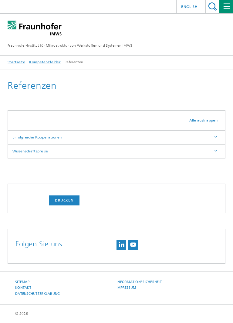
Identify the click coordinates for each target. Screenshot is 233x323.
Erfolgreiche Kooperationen (37, 137)
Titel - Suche (212, 6)
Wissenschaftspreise (30, 151)
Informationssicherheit (139, 282)
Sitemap (22, 282)
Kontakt (23, 288)
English (189, 7)
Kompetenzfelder (45, 62)
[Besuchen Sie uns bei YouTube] (133, 245)
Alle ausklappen (203, 120)
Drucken (64, 200)
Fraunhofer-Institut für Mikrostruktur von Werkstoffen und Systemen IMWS (70, 45)
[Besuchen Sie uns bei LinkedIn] (121, 245)
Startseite (16, 62)
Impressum (126, 288)
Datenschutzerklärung (37, 294)
